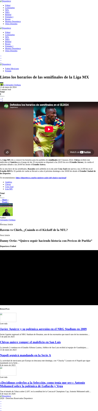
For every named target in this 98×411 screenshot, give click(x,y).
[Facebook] (1, 55)
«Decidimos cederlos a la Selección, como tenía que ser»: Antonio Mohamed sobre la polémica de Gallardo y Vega (42, 384)
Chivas (8, 184)
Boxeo (7, 19)
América (8, 182)
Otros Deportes (11, 24)
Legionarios (10, 8)
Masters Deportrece (13, 21)
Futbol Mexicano (12, 69)
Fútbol (7, 5)
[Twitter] (1, 62)
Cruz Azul (9, 187)
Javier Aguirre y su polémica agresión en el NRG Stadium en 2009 (43, 329)
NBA (7, 12)
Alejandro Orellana (7, 220)
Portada (8, 71)
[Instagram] (1, 60)
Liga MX (9, 189)
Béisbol (8, 15)
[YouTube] (1, 57)
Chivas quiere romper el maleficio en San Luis (30, 342)
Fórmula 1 (9, 17)
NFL (7, 10)
